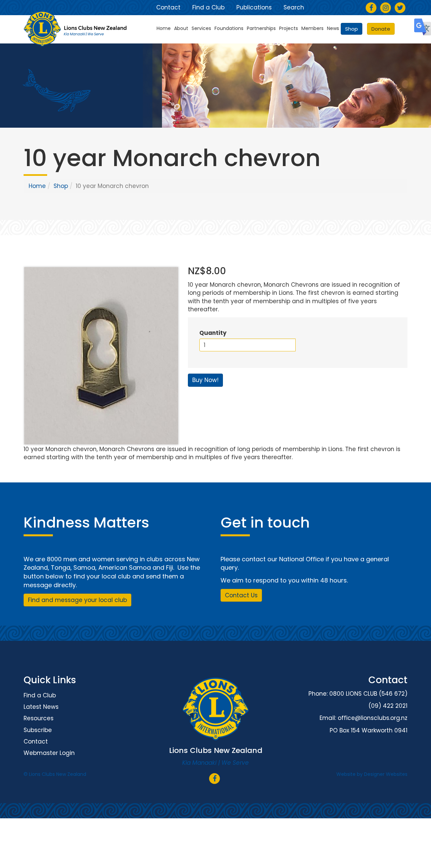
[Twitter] (400, 8)
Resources (39, 718)
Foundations (228, 28)
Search (294, 7)
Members (312, 28)
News (333, 28)
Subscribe (38, 730)
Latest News (41, 707)
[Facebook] (371, 8)
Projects (288, 28)
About (181, 28)
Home (164, 28)
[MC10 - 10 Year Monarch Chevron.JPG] (101, 355)
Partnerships (261, 28)
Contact (168, 7)
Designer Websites (385, 774)
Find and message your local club (77, 600)
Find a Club (208, 7)
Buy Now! (205, 380)
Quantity (213, 333)
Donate (380, 28)
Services (201, 28)
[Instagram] (386, 8)
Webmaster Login (49, 753)
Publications (254, 7)
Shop (351, 28)
